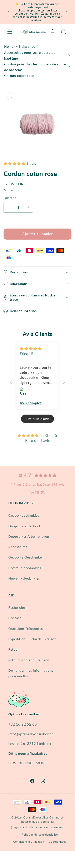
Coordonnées (57, 841)
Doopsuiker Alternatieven (28, 536)
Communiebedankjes (24, 568)
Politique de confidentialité (40, 834)
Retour (13, 649)
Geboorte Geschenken (26, 557)
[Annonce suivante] (66, 12)
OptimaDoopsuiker (36, 817)
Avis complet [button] (30, 403)
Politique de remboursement (45, 827)
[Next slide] (64, 382)
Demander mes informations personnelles (30, 673)
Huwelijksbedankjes (24, 578)
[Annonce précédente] (8, 12)
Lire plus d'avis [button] (37, 419)
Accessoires (17, 547)
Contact (14, 618)
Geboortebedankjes (23, 515)
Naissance (27, 46)
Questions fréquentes (25, 628)
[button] (9, 31)
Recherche (16, 607)
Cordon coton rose (19, 75)
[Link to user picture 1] (25, 392)
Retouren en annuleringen (28, 660)
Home (9, 46)
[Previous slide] (11, 382)
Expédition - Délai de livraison (32, 639)
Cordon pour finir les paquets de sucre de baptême (35, 67)
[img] (31, 348)
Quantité (10, 198)
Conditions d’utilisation (28, 841)
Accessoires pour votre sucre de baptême (29, 55)
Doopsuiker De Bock (24, 526)
